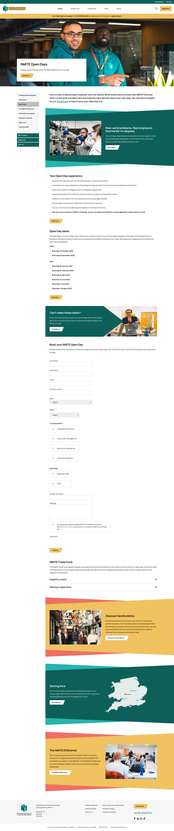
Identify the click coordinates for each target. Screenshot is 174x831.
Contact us (56, 329)
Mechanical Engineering (66, 448)
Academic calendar (25, 118)
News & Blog (159, 2)
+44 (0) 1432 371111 (143, 813)
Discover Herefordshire (116, 638)
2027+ (59, 483)
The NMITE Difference (26, 109)
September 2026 (63, 474)
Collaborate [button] (92, 9)
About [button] (119, 9)
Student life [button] (75, 9)
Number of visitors (56, 494)
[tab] (103, 579)
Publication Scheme (109, 812)
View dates (111, 147)
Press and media (90, 809)
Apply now (22, 122)
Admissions (23, 100)
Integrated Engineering (65, 429)
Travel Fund (62, 101)
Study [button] (60, 9)
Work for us (89, 812)
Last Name (53, 370)
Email (52, 380)
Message (53, 503)
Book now (26, 76)
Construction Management (67, 439)
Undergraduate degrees (27, 95)
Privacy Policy (68, 527)
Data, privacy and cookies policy (113, 805)
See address (56, 702)
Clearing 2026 (23, 127)
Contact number (56, 389)
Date (51, 399)
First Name (53, 361)
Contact (169, 2)
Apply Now (166, 9)
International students (27, 113)
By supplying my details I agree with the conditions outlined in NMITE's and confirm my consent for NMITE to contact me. (82, 526)
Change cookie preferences (118, 827)
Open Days (22, 104)
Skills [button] (106, 9)
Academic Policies (108, 809)
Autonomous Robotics (65, 458)
